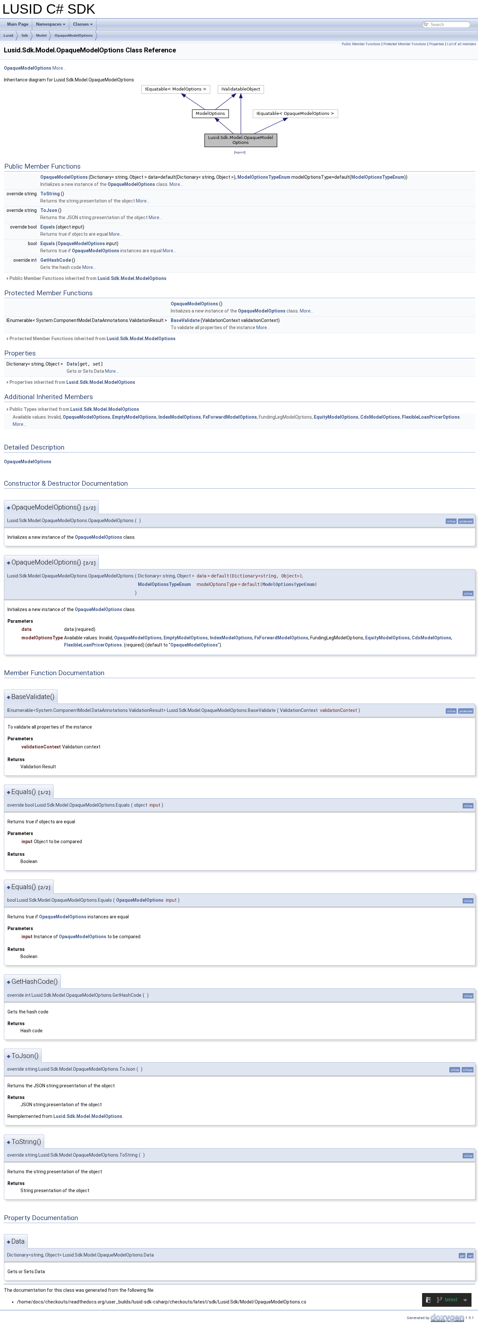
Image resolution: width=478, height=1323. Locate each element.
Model (41, 35)
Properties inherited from (71, 382)
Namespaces (48, 24)
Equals (47, 227)
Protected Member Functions (404, 44)
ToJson (48, 210)
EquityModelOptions (336, 417)
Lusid (8, 35)
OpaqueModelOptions (74, 35)
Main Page (17, 24)
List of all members (461, 44)
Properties (436, 44)
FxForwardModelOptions (230, 417)
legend (240, 152)
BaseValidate (185, 320)
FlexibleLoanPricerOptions (431, 417)
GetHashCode (55, 260)
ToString (50, 193)
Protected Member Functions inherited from (92, 338)
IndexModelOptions (179, 417)
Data (72, 364)
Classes (81, 24)
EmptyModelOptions (134, 417)
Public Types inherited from (73, 409)
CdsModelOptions (380, 417)
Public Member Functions (361, 44)
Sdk (24, 35)
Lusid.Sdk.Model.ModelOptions (132, 278)
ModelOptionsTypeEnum (263, 177)
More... (59, 68)
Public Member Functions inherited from (87, 278)
